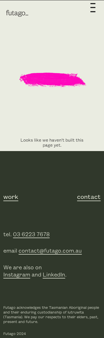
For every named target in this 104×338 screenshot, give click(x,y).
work (10, 197)
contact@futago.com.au (50, 251)
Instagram (16, 275)
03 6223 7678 (31, 234)
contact (89, 197)
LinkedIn (54, 275)
